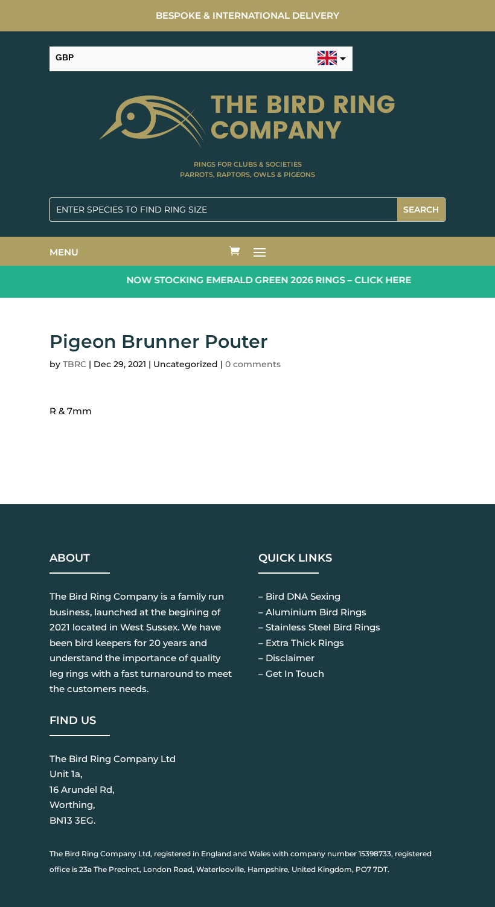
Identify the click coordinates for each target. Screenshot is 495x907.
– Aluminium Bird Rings (312, 612)
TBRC (74, 364)
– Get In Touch (291, 673)
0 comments (253, 364)
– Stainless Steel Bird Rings (319, 627)
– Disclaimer (286, 658)
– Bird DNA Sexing (299, 596)
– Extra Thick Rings (301, 643)
